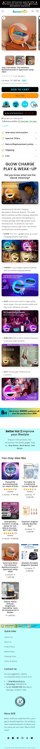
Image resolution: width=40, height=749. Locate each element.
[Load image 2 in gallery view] (19, 60)
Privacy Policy (9, 647)
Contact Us (8, 637)
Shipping (12, 83)
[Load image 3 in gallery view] (30, 60)
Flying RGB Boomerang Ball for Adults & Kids (10, 484)
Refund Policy (9, 652)
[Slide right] (37, 61)
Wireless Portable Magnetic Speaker (29, 564)
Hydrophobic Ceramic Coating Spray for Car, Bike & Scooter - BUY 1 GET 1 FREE (10, 526)
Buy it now (20, 96)
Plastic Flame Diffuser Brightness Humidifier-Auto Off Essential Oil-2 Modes (10, 607)
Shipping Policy (10, 656)
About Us (7, 642)
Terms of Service (10, 661)
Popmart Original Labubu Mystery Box (30, 524)
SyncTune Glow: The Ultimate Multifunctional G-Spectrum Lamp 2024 (10, 567)
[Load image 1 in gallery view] (9, 60)
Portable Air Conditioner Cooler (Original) (30, 484)
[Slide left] (2, 61)
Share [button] (6, 126)
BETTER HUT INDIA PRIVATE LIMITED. (17, 747)
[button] (2, 11)
